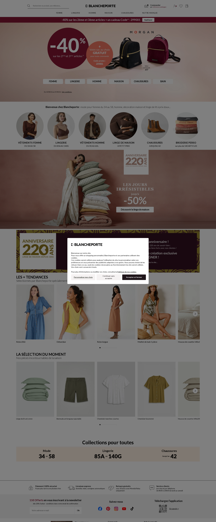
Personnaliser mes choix (83, 277)
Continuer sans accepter (109, 277)
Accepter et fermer (134, 277)
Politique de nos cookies (126, 272)
